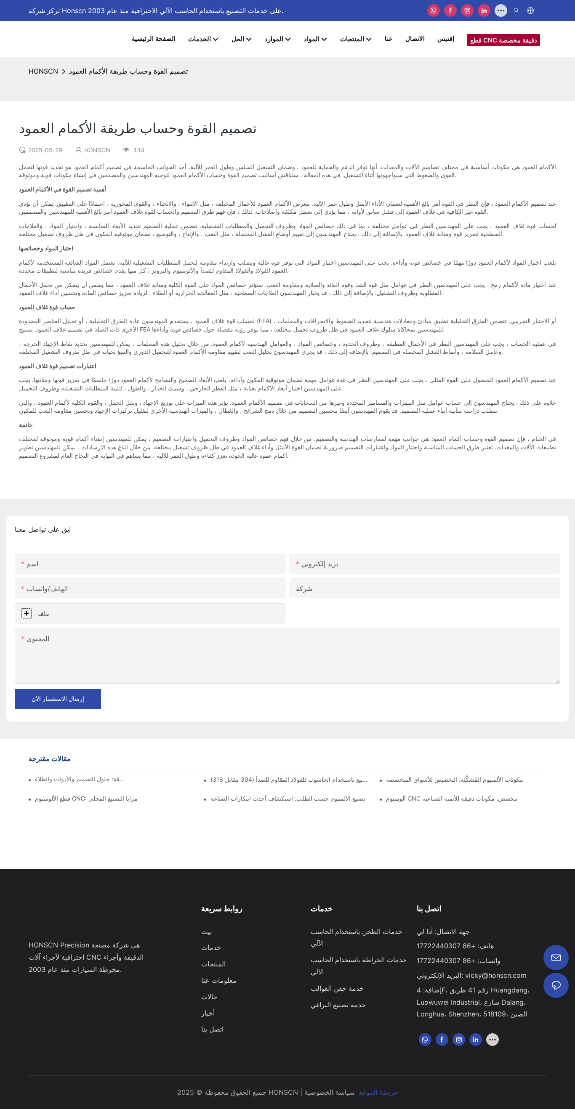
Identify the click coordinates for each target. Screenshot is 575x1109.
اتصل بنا (212, 1029)
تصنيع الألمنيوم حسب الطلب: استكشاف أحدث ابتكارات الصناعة (287, 798)
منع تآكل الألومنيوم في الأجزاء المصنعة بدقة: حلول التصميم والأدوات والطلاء (80, 779)
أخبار (208, 1013)
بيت (206, 931)
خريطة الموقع (378, 1092)
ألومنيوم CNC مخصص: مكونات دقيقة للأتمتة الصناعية (451, 798)
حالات (209, 996)
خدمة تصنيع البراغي (338, 1004)
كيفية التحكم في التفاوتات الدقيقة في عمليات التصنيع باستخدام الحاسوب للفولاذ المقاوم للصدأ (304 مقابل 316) (290, 779)
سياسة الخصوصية (329, 1092)
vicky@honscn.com (496, 975)
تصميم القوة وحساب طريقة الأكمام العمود (128, 71)
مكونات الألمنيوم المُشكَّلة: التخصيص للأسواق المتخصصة (454, 779)
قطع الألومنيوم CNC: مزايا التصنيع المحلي (86, 798)
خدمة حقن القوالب (337, 988)
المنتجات (213, 964)
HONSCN (43, 71)
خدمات (211, 947)
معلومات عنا (219, 980)
